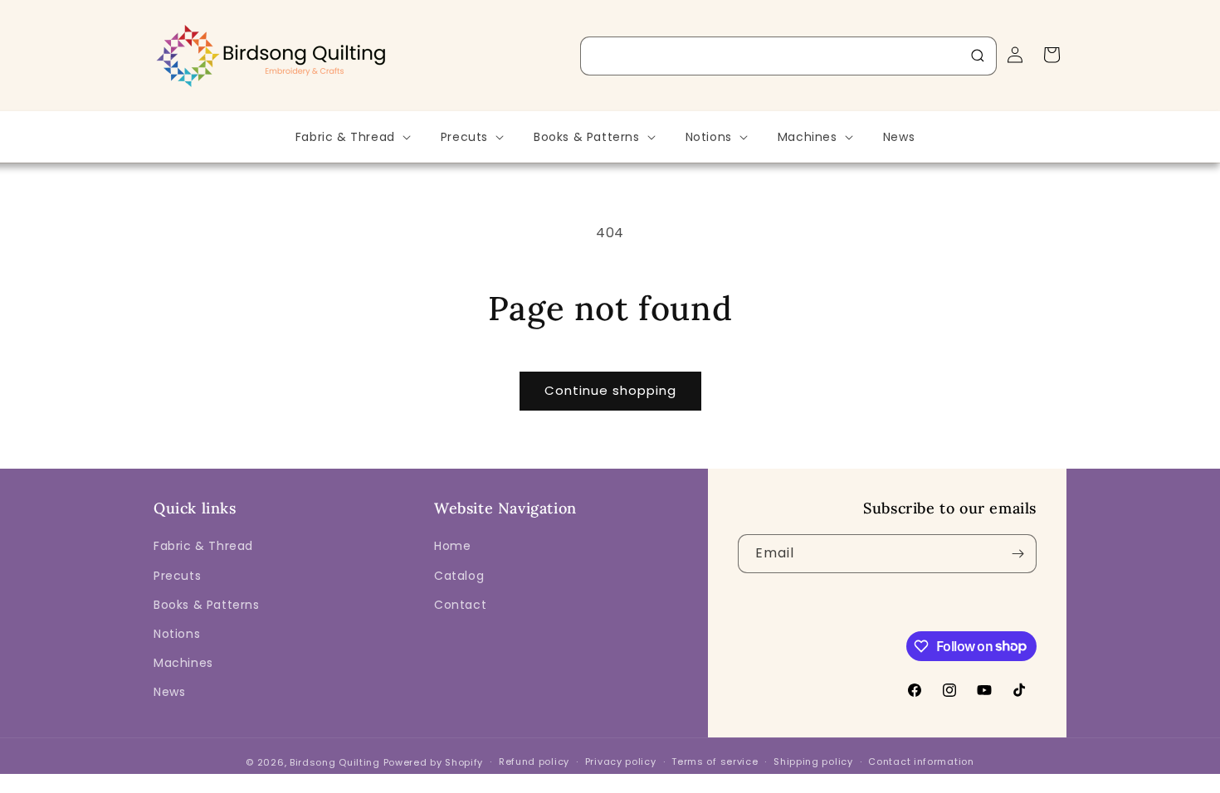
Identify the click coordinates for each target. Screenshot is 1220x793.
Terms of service (714, 761)
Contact (460, 604)
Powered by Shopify (433, 762)
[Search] (977, 55)
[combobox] (788, 56)
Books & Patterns (207, 604)
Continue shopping (610, 390)
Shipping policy (813, 761)
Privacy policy (620, 761)
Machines (183, 662)
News (169, 692)
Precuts (177, 575)
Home (452, 546)
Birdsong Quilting (335, 762)
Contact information (921, 761)
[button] (351, 136)
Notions (177, 633)
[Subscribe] (1017, 553)
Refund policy (534, 761)
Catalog (459, 575)
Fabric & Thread (203, 546)
